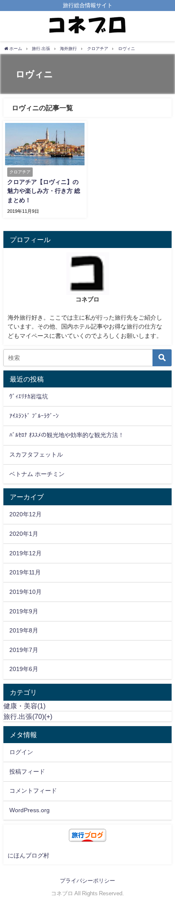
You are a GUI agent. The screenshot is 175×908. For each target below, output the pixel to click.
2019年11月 (25, 572)
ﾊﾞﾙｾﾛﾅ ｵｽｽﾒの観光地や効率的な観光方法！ (66, 435)
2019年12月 (25, 553)
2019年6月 (23, 669)
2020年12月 (25, 514)
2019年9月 (23, 611)
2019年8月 (23, 630)
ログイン (21, 752)
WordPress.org (29, 810)
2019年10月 (25, 592)
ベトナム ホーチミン (37, 474)
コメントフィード (33, 791)
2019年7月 (23, 650)
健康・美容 (24, 705)
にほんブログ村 (28, 855)
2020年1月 (23, 534)
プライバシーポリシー (87, 880)
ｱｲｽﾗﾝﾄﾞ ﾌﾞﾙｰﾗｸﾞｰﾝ (34, 416)
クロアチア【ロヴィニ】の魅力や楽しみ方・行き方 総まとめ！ (43, 191)
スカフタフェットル (36, 454)
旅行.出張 (23, 716)
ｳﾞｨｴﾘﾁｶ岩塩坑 (28, 396)
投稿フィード (27, 771)
